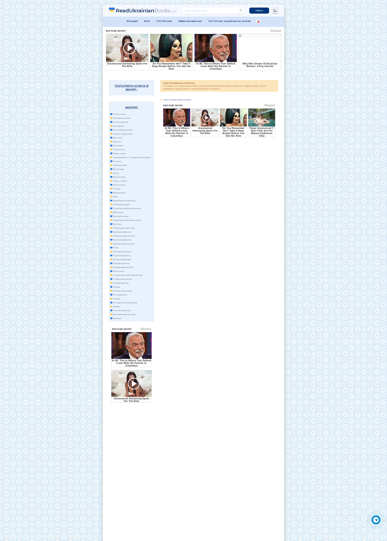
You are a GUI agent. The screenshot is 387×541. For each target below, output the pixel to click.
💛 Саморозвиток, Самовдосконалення (130, 157)
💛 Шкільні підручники (121, 134)
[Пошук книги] (241, 11)
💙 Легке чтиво (118, 114)
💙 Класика (115, 161)
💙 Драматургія (118, 192)
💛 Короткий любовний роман (125, 220)
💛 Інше (114, 196)
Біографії (132, 21)
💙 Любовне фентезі (120, 232)
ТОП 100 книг (164, 21)
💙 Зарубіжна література (122, 200)
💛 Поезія (115, 189)
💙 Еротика (115, 224)
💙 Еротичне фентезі (121, 240)
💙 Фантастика (117, 177)
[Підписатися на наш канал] (258, 22)
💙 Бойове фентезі (119, 263)
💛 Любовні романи (120, 118)
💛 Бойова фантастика (121, 267)
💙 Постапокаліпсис (120, 310)
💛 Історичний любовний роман (126, 275)
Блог (147, 21)
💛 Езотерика (117, 126)
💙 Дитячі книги (118, 185)
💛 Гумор (114, 173)
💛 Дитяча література (121, 291)
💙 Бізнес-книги (118, 153)
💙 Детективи (117, 169)
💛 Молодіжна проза (120, 251)
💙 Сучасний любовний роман (125, 208)
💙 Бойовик (116, 318)
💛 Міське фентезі (119, 283)
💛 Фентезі (115, 141)
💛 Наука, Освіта (118, 181)
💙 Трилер (115, 287)
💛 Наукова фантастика (122, 243)
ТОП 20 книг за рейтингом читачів (229, 21)
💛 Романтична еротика (122, 228)
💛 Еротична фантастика (122, 314)
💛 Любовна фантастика (122, 236)
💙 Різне (114, 247)
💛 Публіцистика (118, 165)
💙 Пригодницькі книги (121, 130)
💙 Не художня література (123, 302)
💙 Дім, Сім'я (116, 137)
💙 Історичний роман (121, 279)
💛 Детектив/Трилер (120, 259)
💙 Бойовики (116, 145)
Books (146, 10)
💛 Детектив (116, 212)
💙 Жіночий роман (119, 216)
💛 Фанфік (115, 306)
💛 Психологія (117, 149)
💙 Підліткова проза (120, 255)
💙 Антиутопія (117, 271)
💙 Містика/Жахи (118, 295)
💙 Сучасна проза (119, 122)
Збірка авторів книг (190, 21)
